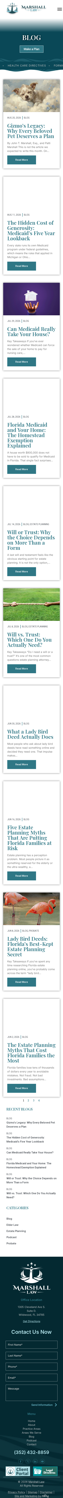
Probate (34, 931)
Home (31, 1421)
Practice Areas (31, 1428)
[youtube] (42, 1461)
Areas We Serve (31, 1432)
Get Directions (31, 1321)
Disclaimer (46, 1492)
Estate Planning (39, 524)
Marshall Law (36, 1481)
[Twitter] (28, 1461)
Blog (27, 117)
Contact (31, 1444)
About (31, 1424)
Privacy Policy (16, 1492)
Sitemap (32, 1492)
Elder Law (12, 1224)
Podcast (11, 1237)
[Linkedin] (35, 1461)
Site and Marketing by (28, 1496)
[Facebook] (20, 1461)
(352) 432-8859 (31, 1452)
